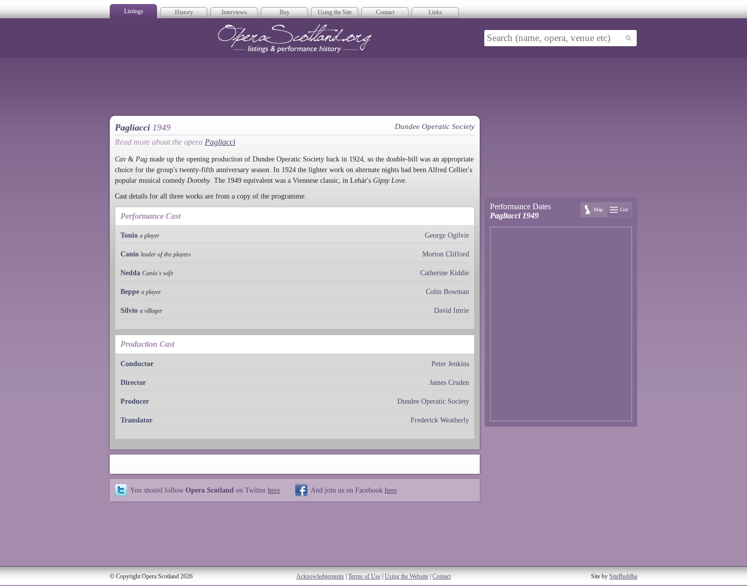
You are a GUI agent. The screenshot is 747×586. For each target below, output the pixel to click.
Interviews (234, 12)
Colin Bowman (447, 292)
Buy (284, 12)
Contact (385, 12)
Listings (133, 11)
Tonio (129, 235)
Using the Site (335, 12)
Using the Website (406, 576)
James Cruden (449, 382)
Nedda (130, 273)
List (624, 209)
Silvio (129, 310)
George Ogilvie (447, 235)
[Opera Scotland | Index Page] (294, 38)
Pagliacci (220, 142)
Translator (136, 420)
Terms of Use (364, 576)
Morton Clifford (445, 254)
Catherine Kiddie (444, 273)
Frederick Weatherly (440, 420)
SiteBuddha (623, 576)
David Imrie (451, 310)
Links (435, 12)
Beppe (129, 292)
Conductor (136, 364)
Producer (134, 401)
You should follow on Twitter (205, 490)
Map (598, 209)
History (184, 12)
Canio (129, 254)
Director (133, 382)
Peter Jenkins (450, 364)
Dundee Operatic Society (433, 401)
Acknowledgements (320, 576)
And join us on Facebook (353, 490)
